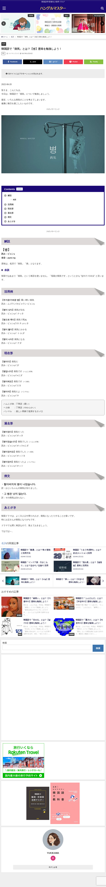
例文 (8, 217)
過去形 (9, 213)
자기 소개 (53, 867)
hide (19, 189)
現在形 (9, 209)
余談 (14, 199)
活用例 (9, 204)
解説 (8, 195)
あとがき (10, 221)
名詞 (3, 44)
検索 (4, 643)
